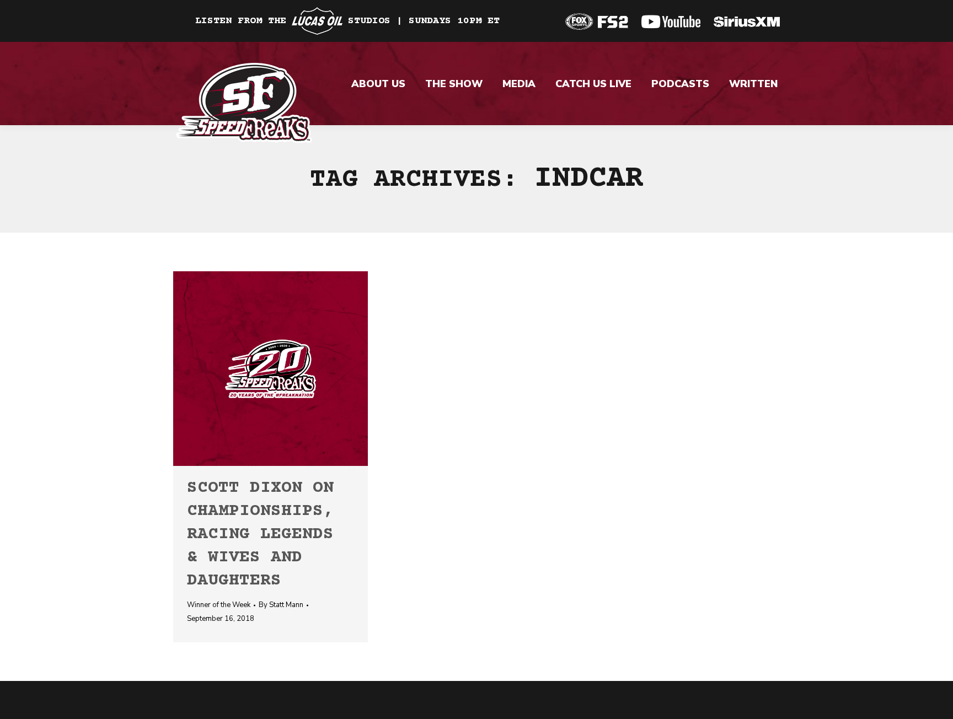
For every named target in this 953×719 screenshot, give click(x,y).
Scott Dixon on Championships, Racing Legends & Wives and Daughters (260, 535)
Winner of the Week (218, 605)
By (281, 605)
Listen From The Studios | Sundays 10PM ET (347, 20)
